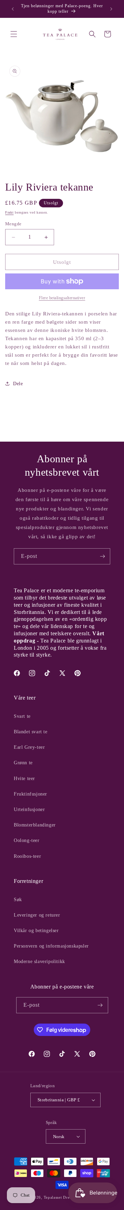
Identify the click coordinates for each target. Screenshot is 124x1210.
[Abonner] (102, 556)
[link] (62, 298)
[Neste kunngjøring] (111, 9)
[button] (13, 34)
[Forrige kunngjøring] (12, 9)
